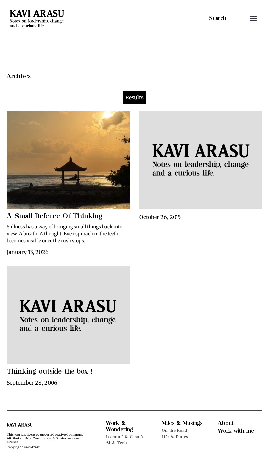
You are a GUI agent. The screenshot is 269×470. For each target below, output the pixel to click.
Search (217, 18)
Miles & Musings (182, 423)
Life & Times (175, 436)
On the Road (174, 430)
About (226, 423)
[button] (253, 19)
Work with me (236, 431)
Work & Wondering (119, 426)
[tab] (134, 97)
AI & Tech (116, 442)
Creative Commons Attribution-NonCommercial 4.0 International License (45, 438)
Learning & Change (125, 436)
